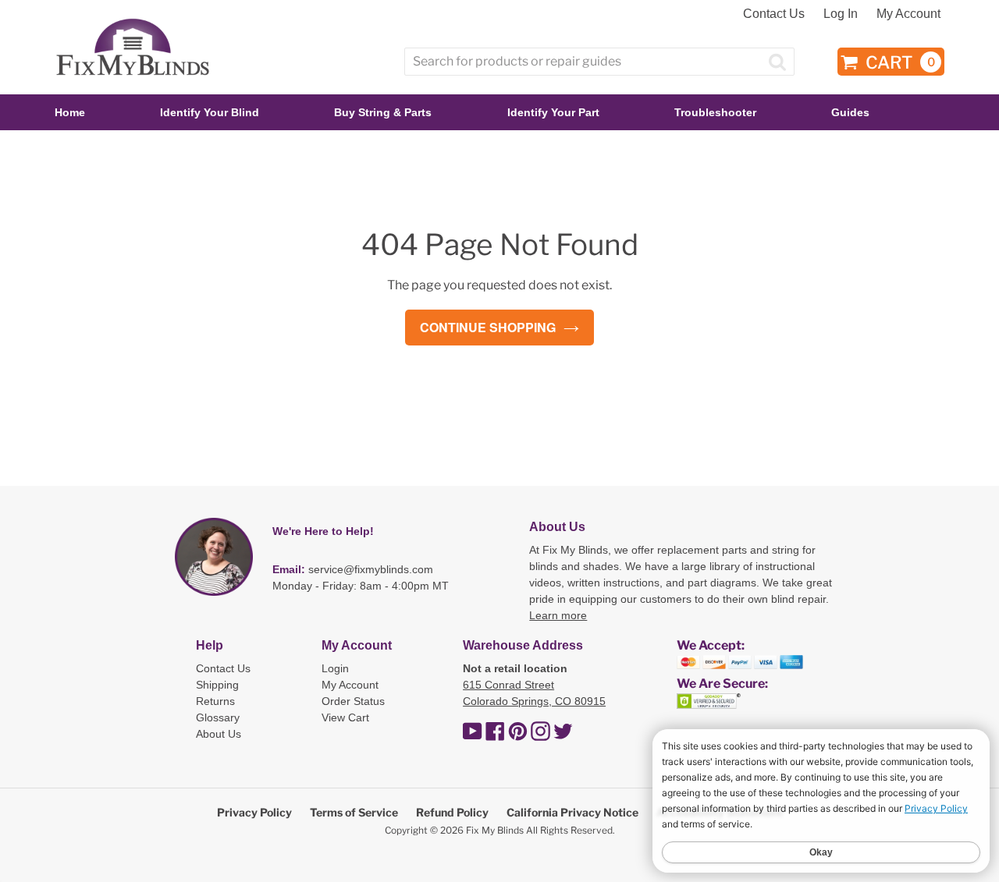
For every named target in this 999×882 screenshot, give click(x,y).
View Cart (345, 717)
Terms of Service (354, 812)
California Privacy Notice (572, 812)
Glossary (218, 717)
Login (335, 668)
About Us (218, 734)
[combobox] (599, 62)
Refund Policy (452, 812)
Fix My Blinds (495, 830)
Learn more (558, 615)
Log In (840, 13)
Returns (215, 701)
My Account (908, 13)
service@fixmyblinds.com (370, 569)
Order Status (353, 701)
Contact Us (774, 13)
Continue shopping (488, 327)
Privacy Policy (254, 812)
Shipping (217, 684)
